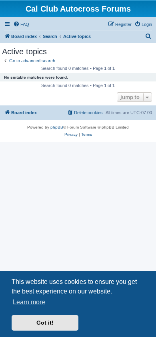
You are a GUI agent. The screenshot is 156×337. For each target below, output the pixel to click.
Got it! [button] (45, 322)
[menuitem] (21, 24)
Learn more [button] (29, 302)
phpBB (56, 127)
